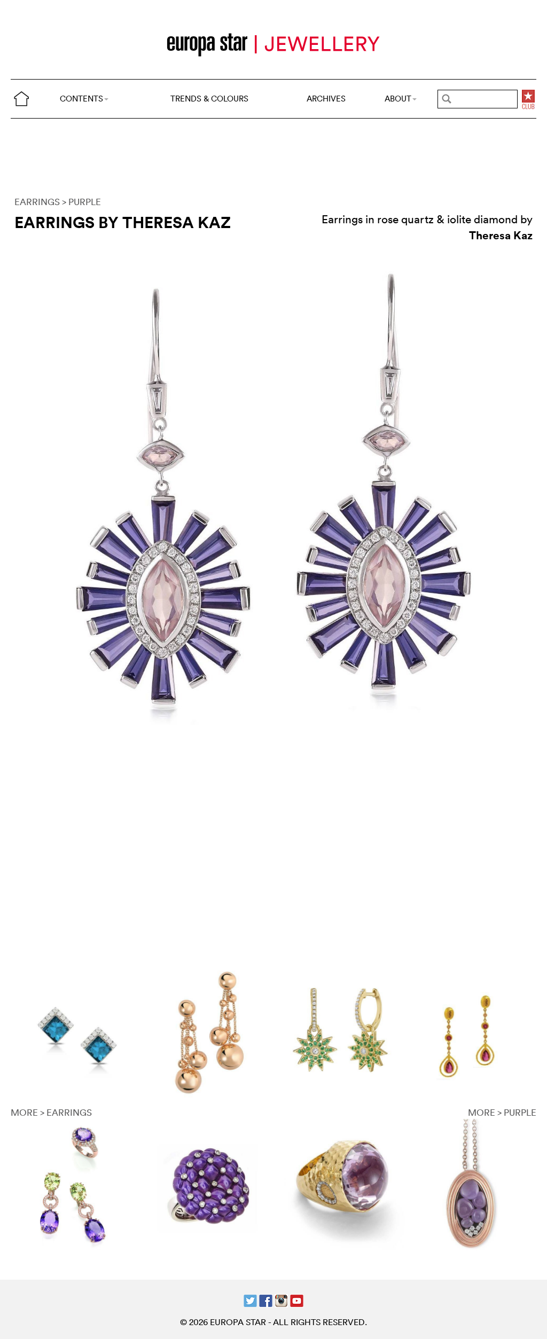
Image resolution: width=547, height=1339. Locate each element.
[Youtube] (296, 1299)
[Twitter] (250, 1299)
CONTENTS (81, 98)
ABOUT (398, 98)
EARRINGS (37, 201)
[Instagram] (281, 1299)
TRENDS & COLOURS (209, 98)
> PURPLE (81, 201)
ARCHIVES (326, 98)
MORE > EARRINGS (51, 1112)
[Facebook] (265, 1299)
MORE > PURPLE (502, 1112)
